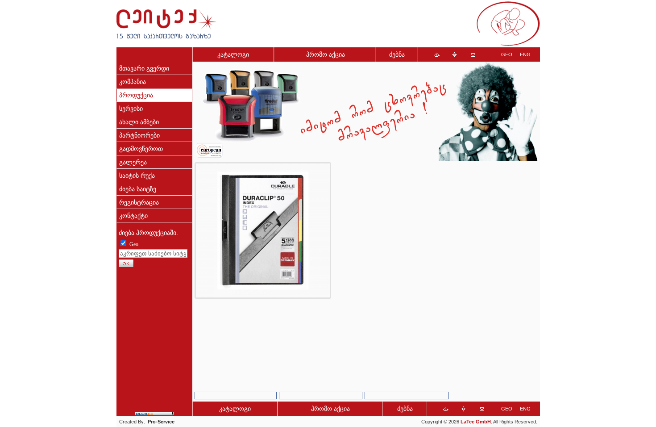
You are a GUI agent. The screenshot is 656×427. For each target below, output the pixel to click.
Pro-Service (161, 421)
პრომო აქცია (325, 54)
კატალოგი (233, 54)
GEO (506, 54)
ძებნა (397, 54)
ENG (525, 54)
